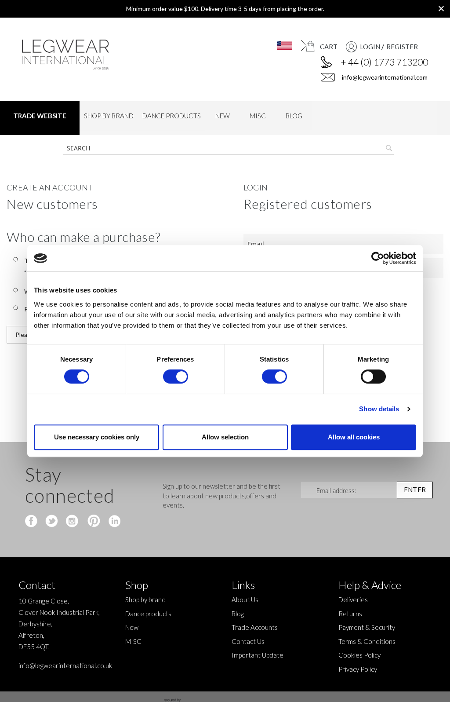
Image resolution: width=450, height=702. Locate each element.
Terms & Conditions (367, 641)
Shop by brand (145, 599)
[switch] (175, 377)
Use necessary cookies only (96, 437)
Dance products (148, 614)
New (131, 627)
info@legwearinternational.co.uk (65, 665)
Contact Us (248, 641)
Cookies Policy (359, 655)
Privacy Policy (357, 669)
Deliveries (353, 599)
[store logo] (68, 55)
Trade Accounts (255, 627)
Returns (350, 614)
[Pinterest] (93, 522)
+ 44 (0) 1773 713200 (384, 61)
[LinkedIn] (113, 522)
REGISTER (402, 47)
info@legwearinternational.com (384, 77)
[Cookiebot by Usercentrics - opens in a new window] (377, 258)
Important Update (257, 655)
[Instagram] (72, 522)
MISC (133, 641)
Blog (238, 614)
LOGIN (370, 47)
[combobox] (228, 148)
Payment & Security (366, 627)
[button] (279, 45)
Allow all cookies (354, 437)
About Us (245, 599)
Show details (379, 409)
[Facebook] (32, 522)
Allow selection (225, 437)
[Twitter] (52, 522)
